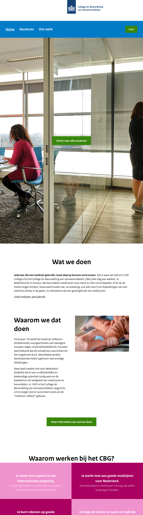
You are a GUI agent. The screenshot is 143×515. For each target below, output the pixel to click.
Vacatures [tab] (26, 29)
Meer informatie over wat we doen (71, 422)
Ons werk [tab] (46, 29)
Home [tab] (10, 29)
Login (131, 29)
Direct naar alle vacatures (72, 140)
